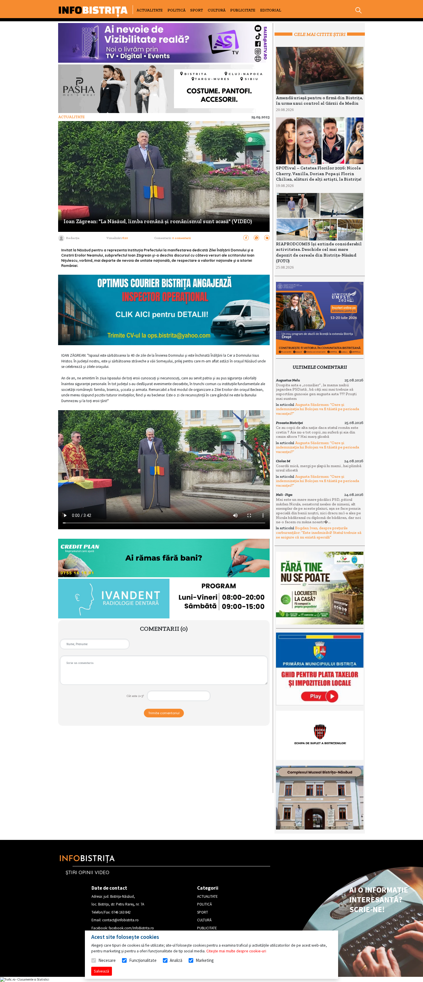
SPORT (196, 10)
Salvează (101, 971)
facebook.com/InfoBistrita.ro (131, 928)
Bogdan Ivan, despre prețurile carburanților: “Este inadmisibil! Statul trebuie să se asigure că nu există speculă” (318, 532)
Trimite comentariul (164, 713)
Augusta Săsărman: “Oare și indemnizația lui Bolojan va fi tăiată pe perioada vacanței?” (317, 409)
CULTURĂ (217, 10)
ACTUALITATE (149, 10)
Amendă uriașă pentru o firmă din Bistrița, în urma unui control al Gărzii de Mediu (319, 100)
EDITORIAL (270, 10)
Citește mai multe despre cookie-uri (236, 951)
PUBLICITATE (242, 10)
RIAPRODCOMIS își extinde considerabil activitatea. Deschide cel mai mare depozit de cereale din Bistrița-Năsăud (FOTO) (319, 252)
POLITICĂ (176, 10)
